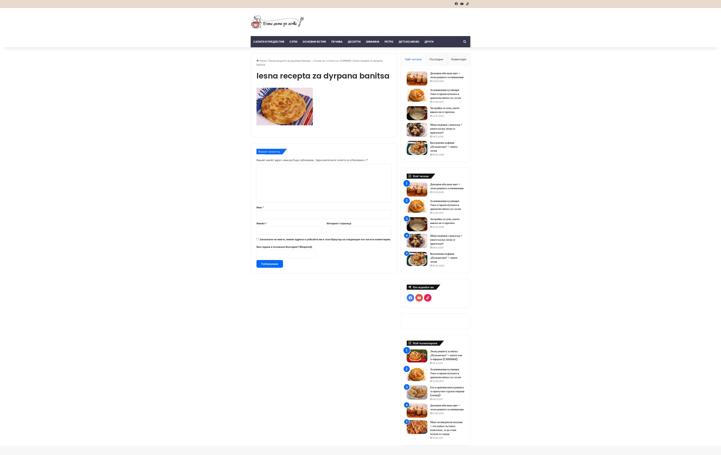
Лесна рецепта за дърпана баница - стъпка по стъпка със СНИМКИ (309, 60)
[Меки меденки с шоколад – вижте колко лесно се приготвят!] (417, 130)
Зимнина (372, 41)
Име (260, 207)
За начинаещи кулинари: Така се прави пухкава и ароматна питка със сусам (445, 94)
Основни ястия (314, 41)
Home (262, 60)
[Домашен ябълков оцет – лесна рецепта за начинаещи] (417, 78)
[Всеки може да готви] (277, 22)
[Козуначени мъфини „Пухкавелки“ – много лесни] (417, 148)
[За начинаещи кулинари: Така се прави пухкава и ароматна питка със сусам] (417, 95)
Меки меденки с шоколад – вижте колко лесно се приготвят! (446, 129)
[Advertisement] (398, 20)
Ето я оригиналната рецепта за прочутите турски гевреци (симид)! (447, 391)
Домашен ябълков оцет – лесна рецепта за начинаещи (447, 75)
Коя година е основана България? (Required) (284, 246)
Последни (436, 59)
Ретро (389, 41)
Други (429, 41)
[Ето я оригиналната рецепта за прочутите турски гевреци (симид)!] (417, 392)
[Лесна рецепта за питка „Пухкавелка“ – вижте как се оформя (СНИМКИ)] (417, 355)
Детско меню (409, 41)
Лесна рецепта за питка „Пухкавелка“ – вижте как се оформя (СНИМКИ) (446, 355)
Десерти (354, 41)
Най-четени (413, 59)
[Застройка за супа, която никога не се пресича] (417, 113)
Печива (336, 41)
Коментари (458, 59)
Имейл (261, 223)
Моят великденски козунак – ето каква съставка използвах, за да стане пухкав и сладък (446, 428)
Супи (293, 41)
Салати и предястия (268, 41)
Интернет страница (339, 223)
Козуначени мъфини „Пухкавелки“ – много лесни (443, 147)
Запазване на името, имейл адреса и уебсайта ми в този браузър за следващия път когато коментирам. (325, 239)
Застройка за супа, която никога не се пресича (444, 110)
